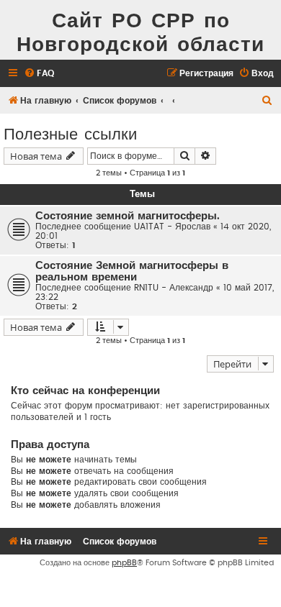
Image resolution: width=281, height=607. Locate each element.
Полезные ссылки (70, 133)
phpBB (124, 563)
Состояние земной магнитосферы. (127, 216)
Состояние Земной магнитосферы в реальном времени (131, 271)
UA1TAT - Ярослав (172, 226)
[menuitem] (39, 73)
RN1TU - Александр (173, 287)
